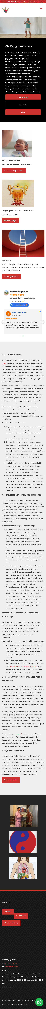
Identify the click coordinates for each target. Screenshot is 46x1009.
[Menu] (41, 7)
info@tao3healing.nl (24, 2)
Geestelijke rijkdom (11, 276)
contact (19, 734)
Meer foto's (23, 104)
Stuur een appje (39, 2)
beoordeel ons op (18, 305)
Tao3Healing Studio (19, 291)
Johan (4, 363)
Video (23, 112)
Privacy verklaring (11, 923)
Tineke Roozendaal (20, 312)
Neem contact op (10, 780)
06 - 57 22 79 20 (8, 2)
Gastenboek (20, 916)
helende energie (10, 220)
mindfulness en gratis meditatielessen (23, 666)
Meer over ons (23, 97)
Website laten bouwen (9, 1004)
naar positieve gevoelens (13, 170)
